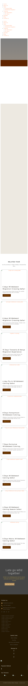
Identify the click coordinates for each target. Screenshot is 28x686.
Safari (5, 7)
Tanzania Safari (8, 8)
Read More (6, 295)
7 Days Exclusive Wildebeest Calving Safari (11, 446)
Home (5, 4)
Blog (5, 17)
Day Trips (14, 640)
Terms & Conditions (14, 644)
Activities (6, 15)
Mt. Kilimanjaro (8, 12)
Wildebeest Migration (10, 9)
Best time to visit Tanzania (14, 642)
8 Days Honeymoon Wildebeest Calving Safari (11, 415)
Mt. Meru (7, 14)
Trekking (6, 11)
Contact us (6, 18)
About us (6, 5)
